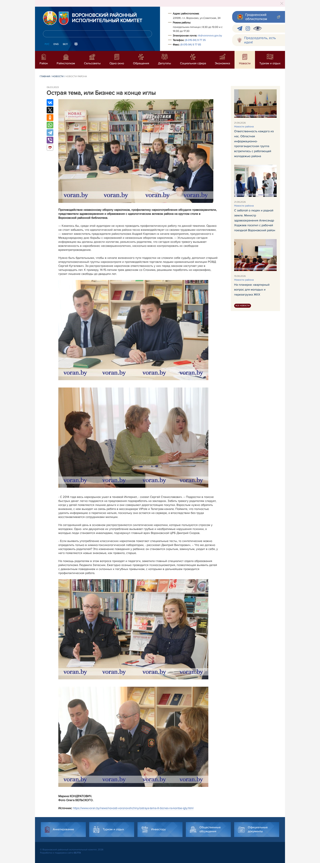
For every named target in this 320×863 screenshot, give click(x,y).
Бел (65, 44)
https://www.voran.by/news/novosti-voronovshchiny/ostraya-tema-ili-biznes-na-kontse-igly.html (133, 808)
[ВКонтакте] (50, 102)
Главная (45, 76)
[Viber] (50, 140)
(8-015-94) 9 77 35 (195, 40)
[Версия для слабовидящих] (257, 28)
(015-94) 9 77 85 (190, 44)
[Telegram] (50, 132)
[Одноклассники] (50, 117)
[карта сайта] (76, 44)
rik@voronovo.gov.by (210, 35)
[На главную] (50, 18)
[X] (50, 110)
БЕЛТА (77, 852)
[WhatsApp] (50, 125)
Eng (56, 44)
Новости (58, 76)
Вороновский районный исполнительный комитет (107, 18)
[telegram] (239, 28)
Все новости (243, 305)
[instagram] (248, 28)
